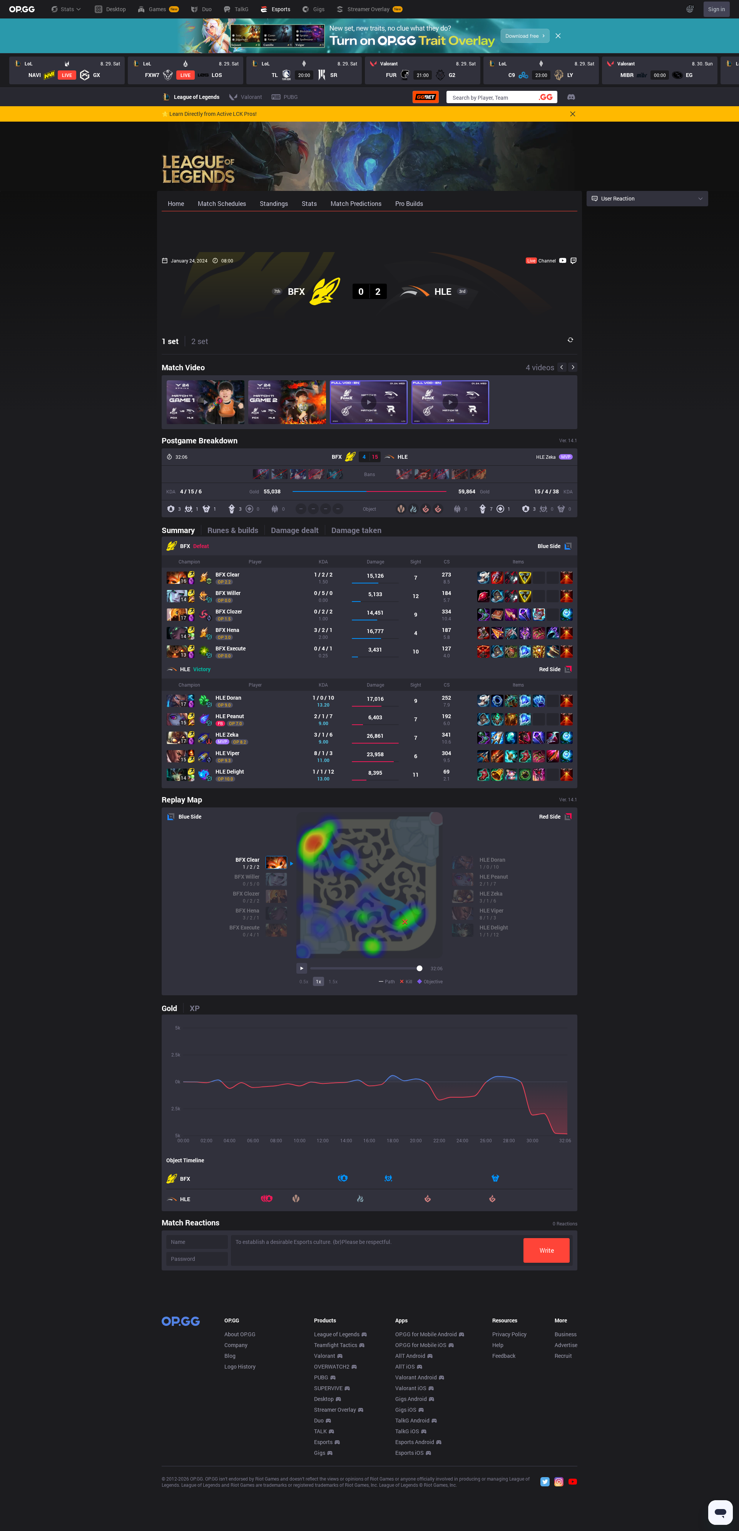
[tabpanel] (369, 662)
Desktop (324, 1398)
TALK (320, 1431)
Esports (323, 1442)
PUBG (321, 1377)
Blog (230, 1355)
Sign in (716, 9)
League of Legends (336, 1334)
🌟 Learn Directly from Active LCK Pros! (209, 114)
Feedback (503, 1355)
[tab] (181, 530)
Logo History (240, 1366)
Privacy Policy (509, 1334)
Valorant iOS (410, 1388)
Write (547, 1250)
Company (235, 1345)
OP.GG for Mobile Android (426, 1334)
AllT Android (410, 1355)
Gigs (319, 1452)
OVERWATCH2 (331, 1366)
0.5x (303, 981)
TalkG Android (412, 1420)
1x (318, 981)
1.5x (333, 981)
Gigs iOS (405, 1409)
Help (497, 1345)
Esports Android (414, 1442)
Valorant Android (416, 1377)
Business (566, 1334)
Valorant (324, 1355)
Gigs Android (411, 1398)
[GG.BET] (426, 97)
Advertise (566, 1345)
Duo (319, 1420)
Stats (67, 9)
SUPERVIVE (328, 1388)
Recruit (563, 1355)
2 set (199, 341)
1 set (170, 341)
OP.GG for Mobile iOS (420, 1345)
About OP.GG (240, 1334)
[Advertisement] (369, 231)
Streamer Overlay (335, 1409)
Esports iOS (409, 1452)
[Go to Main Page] (22, 9)
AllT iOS (405, 1366)
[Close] (558, 35)
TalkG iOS (407, 1431)
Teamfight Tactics (335, 1345)
